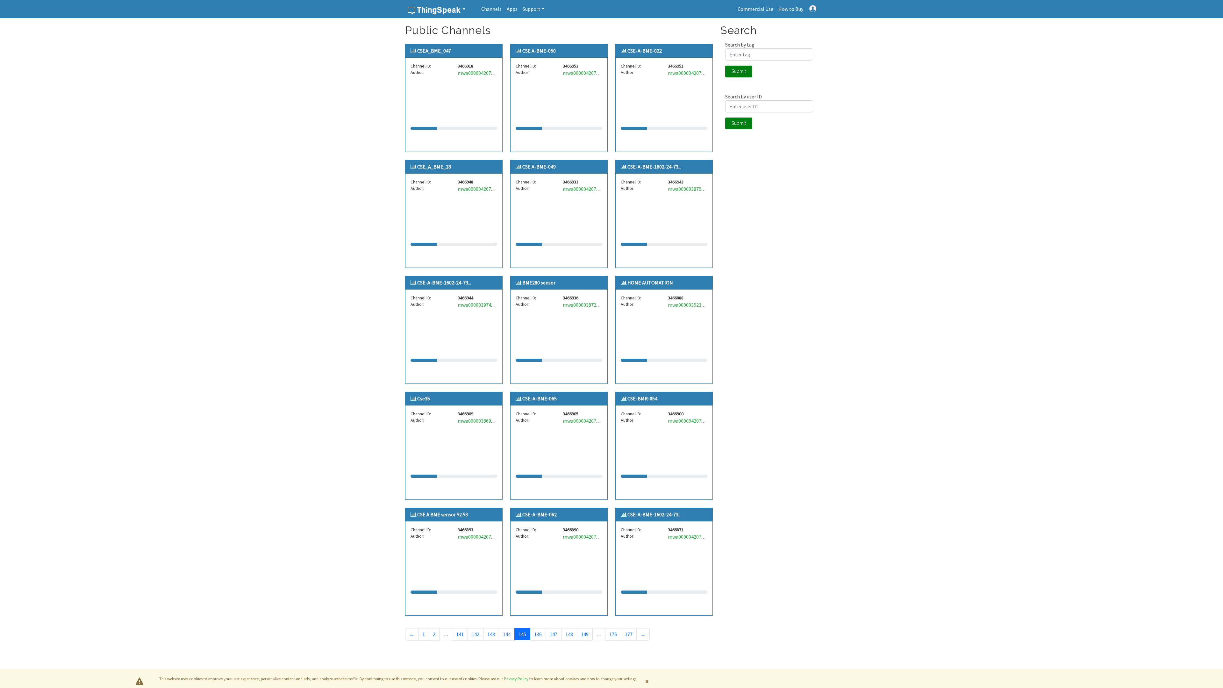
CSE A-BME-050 (539, 50)
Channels (491, 9)
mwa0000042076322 (479, 537)
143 (491, 634)
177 (629, 634)
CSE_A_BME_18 (434, 166)
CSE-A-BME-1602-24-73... (654, 166)
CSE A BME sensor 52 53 (442, 514)
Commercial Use (755, 9)
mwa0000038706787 (690, 189)
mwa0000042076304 (479, 73)
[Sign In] (812, 8)
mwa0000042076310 (584, 537)
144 (507, 634)
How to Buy (790, 9)
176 (613, 634)
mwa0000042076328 (584, 73)
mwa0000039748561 (479, 305)
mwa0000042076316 (584, 189)
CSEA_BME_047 (434, 50)
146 (538, 634)
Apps (512, 9)
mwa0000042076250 (690, 537)
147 (553, 634)
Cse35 (423, 398)
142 (475, 634)
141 (460, 634)
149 (585, 634)
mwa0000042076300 (479, 189)
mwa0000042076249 (584, 421)
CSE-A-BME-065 (539, 398)
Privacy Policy (516, 679)
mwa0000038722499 (584, 305)
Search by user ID (743, 96)
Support (531, 9)
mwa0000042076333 (690, 421)
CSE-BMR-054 (642, 398)
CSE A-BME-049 (539, 166)
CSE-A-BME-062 (539, 514)
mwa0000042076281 (690, 73)
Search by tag (740, 44)
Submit (739, 71)
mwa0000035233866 (690, 305)
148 (569, 634)
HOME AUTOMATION (650, 282)
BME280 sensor (538, 282)
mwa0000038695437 (479, 421)
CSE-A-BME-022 (644, 50)
